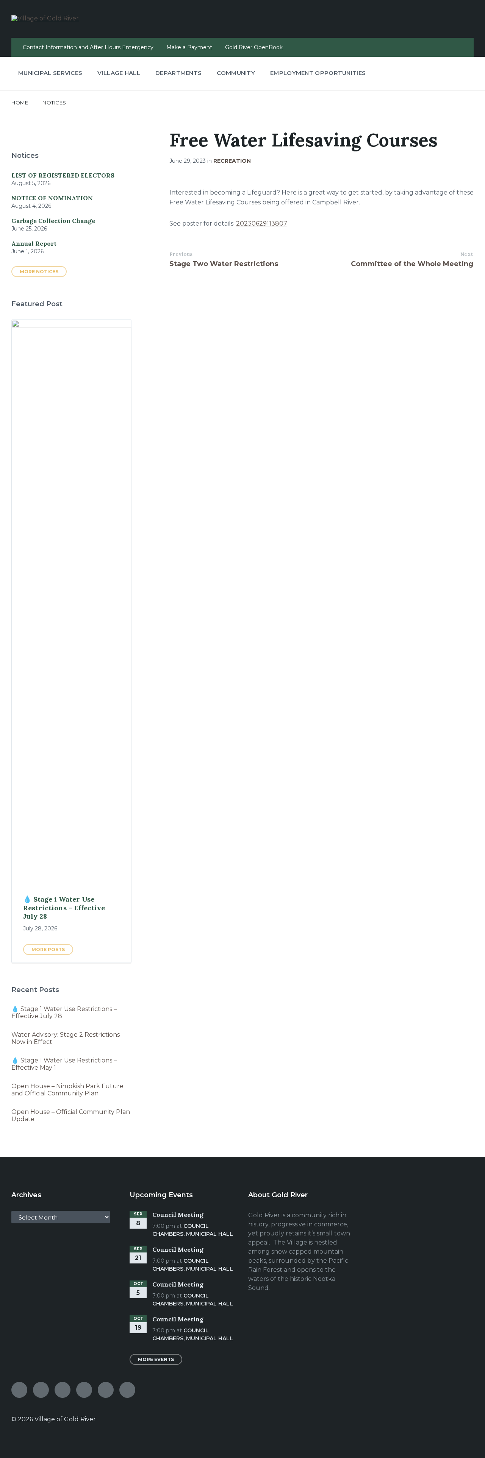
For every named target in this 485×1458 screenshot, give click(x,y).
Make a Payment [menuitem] (189, 47)
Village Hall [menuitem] (118, 72)
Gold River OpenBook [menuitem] (254, 47)
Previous (181, 254)
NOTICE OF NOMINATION (52, 198)
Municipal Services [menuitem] (50, 72)
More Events (156, 1359)
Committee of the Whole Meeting (412, 264)
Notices (54, 103)
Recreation (232, 160)
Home (19, 103)
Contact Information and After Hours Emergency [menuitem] (88, 47)
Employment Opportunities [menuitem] (318, 72)
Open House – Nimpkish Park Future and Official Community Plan (67, 1090)
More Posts (48, 949)
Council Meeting (177, 1214)
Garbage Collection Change (53, 220)
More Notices (39, 271)
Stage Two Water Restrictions (223, 264)
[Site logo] (45, 18)
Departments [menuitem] (178, 72)
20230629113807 (261, 223)
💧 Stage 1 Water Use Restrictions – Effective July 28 (64, 908)
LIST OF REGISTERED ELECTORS (62, 175)
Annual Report (33, 243)
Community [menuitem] (236, 72)
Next (466, 254)
